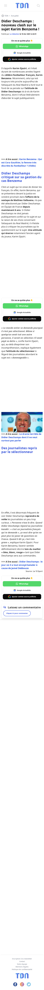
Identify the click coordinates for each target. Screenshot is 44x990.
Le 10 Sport (38, 571)
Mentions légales (22, 967)
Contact (22, 961)
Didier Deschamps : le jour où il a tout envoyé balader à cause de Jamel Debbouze (22, 565)
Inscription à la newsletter (22, 959)
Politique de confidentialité (22, 969)
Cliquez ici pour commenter (17, 613)
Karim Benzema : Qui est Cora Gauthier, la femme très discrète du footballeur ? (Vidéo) (21, 162)
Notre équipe (22, 964)
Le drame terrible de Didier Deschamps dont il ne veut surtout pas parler (21, 437)
